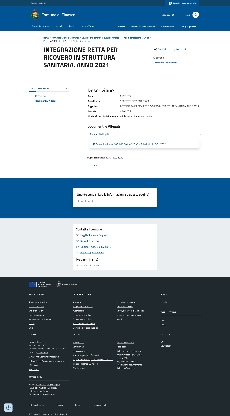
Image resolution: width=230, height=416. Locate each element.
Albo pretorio (78, 342)
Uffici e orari (34, 365)
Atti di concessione (132, 37)
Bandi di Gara (78, 346)
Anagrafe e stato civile (83, 306)
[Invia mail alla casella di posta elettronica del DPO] (48, 384)
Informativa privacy (125, 342)
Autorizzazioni (79, 310)
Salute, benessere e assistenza (130, 310)
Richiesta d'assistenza (126, 368)
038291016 (42, 352)
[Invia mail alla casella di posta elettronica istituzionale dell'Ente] (47, 357)
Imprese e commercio (126, 302)
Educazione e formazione (84, 323)
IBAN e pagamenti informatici (86, 355)
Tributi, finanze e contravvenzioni (131, 315)
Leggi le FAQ (122, 358)
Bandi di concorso (80, 351)
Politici (31, 323)
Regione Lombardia (38, 3)
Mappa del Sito (100, 405)
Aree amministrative (38, 302)
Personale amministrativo (40, 319)
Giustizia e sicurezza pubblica (85, 327)
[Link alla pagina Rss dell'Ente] (162, 342)
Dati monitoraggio (36, 405)
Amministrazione (40, 26)
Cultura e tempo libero (82, 319)
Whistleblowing (79, 368)
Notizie (164, 302)
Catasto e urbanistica (82, 315)
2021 (146, 37)
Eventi (163, 324)
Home (46, 37)
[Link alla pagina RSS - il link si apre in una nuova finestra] (173, 15)
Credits (78, 405)
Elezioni (121, 26)
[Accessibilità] (8, 407)
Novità (59, 26)
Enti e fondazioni (36, 310)
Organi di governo (36, 315)
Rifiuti (119, 319)
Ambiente (77, 302)
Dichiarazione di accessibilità (129, 351)
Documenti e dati (36, 306)
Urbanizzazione (167, 26)
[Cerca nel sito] (194, 15)
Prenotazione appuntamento (129, 364)
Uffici (31, 327)
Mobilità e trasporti (125, 306)
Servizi (72, 26)
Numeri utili (34, 369)
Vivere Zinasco (89, 26)
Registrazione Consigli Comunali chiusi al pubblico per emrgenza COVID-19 (93, 361)
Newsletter (166, 345)
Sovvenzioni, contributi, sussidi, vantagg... (101, 37)
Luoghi (163, 320)
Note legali (121, 346)
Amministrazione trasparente (65, 37)
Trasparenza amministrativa (143, 26)
